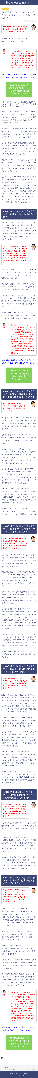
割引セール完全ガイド (19, 2)
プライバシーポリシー (15, 1073)
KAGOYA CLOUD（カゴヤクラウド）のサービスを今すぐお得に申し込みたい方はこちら (19, 89)
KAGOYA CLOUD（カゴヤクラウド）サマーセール (14, 1057)
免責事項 (26, 1073)
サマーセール (5, 8)
